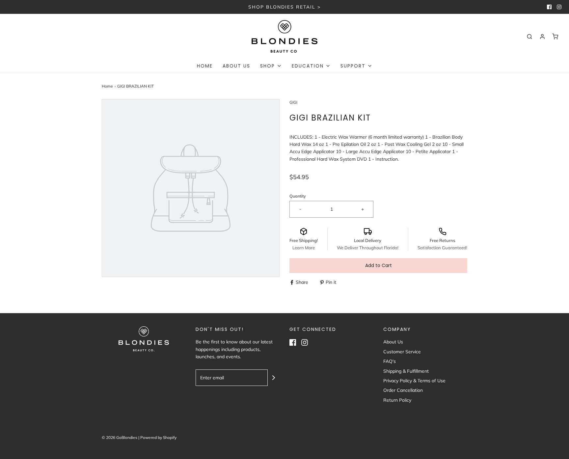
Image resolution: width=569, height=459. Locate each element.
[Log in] (542, 37)
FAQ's (389, 361)
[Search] (529, 37)
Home (205, 66)
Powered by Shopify (158, 437)
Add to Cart (378, 265)
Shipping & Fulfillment (406, 371)
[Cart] (555, 37)
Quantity (297, 196)
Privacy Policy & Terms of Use (414, 381)
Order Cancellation (403, 390)
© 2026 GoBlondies (119, 437)
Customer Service (402, 352)
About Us (236, 66)
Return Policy (397, 400)
